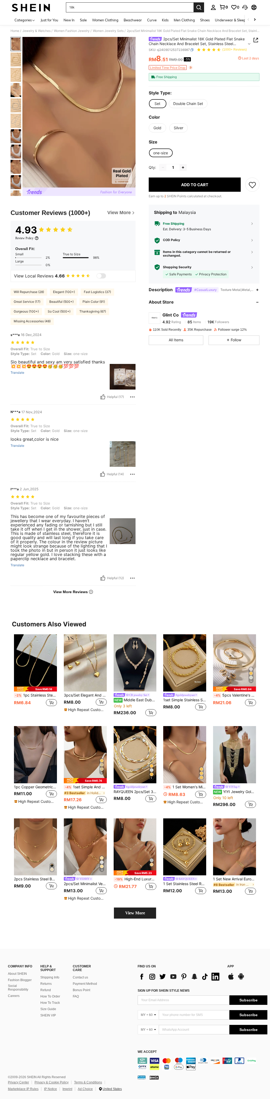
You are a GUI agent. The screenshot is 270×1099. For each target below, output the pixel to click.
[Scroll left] (248, 20)
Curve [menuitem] (152, 20)
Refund (45, 990)
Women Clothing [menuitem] (105, 20)
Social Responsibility (18, 987)
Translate (17, 373)
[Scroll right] (255, 20)
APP (230, 966)
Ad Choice (85, 1089)
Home (15, 31)
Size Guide (48, 1009)
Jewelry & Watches (36, 31)
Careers (14, 996)
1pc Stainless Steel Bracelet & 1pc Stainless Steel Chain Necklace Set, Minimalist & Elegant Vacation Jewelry (36, 695)
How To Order (50, 996)
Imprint (67, 1089)
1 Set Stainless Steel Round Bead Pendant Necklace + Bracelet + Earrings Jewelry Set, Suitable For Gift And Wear (184, 884)
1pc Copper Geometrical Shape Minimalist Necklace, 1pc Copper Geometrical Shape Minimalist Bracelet (35, 787)
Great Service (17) (27, 302)
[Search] (199, 7)
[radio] (157, 103)
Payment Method (85, 984)
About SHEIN (17, 974)
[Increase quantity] (183, 167)
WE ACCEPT (147, 1052)
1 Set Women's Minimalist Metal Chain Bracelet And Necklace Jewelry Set (185, 787)
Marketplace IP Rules (23, 1089)
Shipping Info (49, 977)
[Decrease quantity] (163, 167)
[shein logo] (31, 7)
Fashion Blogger (20, 980)
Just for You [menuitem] (49, 20)
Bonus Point (81, 990)
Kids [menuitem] (165, 20)
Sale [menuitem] (83, 20)
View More (135, 913)
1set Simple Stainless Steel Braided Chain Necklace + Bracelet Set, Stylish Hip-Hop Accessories (184, 700)
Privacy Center (18, 1082)
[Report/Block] (132, 397)
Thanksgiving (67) (92, 311)
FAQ (76, 996)
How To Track (50, 1003)
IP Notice (50, 1089)
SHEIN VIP (48, 1015)
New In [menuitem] (69, 20)
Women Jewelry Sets (108, 31)
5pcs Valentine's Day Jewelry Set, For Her (235, 695)
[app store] (231, 979)
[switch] (101, 276)
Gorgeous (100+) (26, 311)
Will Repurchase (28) (29, 292)
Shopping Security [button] (177, 267)
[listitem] (35, 675)
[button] (245, 7)
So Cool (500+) (59, 311)
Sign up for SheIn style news (164, 990)
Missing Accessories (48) (32, 321)
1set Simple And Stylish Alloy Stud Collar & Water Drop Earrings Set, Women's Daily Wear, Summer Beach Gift (86, 787)
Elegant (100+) (64, 292)
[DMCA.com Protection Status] (154, 1077)
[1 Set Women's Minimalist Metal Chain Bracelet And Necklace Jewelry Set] (184, 754)
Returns (46, 984)
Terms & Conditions (88, 1082)
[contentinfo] (202, 1064)
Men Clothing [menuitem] (184, 20)
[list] (180, 977)
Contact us (80, 977)
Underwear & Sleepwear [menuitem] (234, 20)
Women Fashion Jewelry (72, 31)
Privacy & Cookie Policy (52, 1082)
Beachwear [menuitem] (133, 20)
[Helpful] (103, 397)
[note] (35, 689)
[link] (223, 7)
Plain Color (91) (94, 302)
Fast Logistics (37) (97, 292)
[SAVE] (252, 184)
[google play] (241, 979)
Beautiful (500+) (61, 302)
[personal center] (213, 7)
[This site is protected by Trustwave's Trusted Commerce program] (142, 1077)
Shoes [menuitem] (205, 20)
